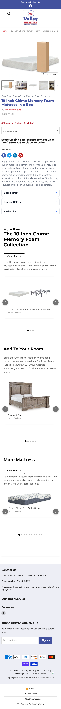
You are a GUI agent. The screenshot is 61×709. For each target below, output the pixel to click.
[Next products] (56, 302)
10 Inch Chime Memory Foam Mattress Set (29, 309)
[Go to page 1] (28, 331)
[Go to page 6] (31, 534)
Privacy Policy (28, 670)
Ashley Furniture (13, 109)
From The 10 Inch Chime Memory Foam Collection (25, 96)
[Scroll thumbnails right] (56, 85)
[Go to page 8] (36, 534)
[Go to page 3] (33, 330)
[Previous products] (5, 302)
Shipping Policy (21, 673)
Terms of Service (39, 673)
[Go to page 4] (33, 441)
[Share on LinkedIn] (15, 155)
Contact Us (14, 670)
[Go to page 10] (41, 534)
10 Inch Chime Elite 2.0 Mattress (24, 508)
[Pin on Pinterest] (20, 155)
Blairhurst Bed (15, 415)
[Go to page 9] (39, 534)
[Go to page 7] (34, 534)
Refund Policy (43, 670)
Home (4, 31)
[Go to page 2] (30, 330)
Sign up (46, 640)
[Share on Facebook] (3, 155)
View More (12, 256)
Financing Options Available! (19, 123)
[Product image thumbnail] (8, 85)
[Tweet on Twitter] (9, 155)
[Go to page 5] (35, 441)
